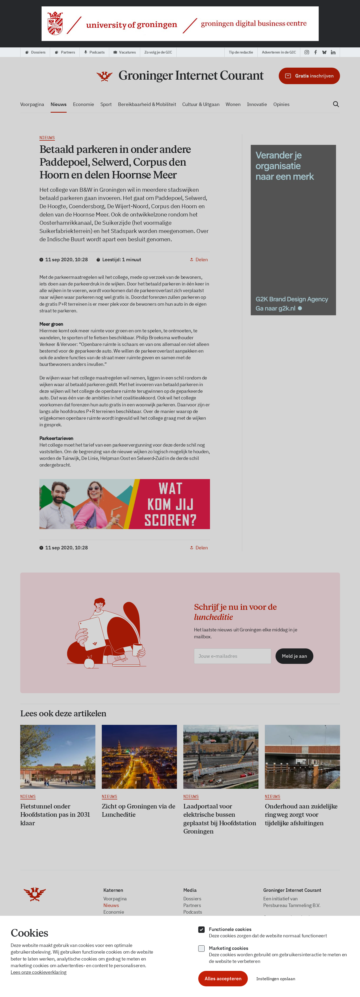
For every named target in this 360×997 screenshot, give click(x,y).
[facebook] (315, 52)
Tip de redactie (241, 52)
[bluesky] (324, 52)
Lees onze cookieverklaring (39, 972)
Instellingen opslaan (275, 978)
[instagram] (306, 52)
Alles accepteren (223, 978)
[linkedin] (333, 52)
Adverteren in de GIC (279, 52)
